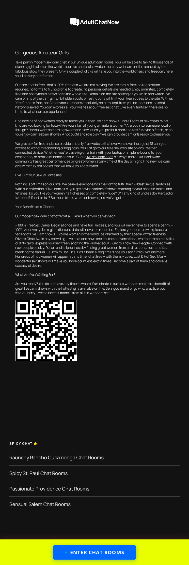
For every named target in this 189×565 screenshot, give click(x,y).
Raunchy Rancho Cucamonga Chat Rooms (56, 457)
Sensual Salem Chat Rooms (40, 504)
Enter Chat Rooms (97, 552)
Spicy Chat (20, 443)
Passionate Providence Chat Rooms (49, 488)
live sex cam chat (99, 156)
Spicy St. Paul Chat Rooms (38, 473)
